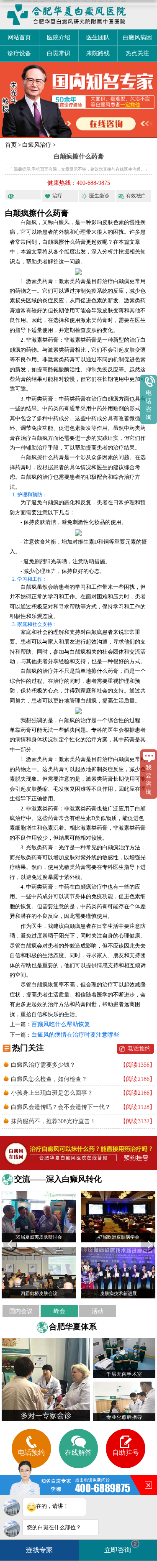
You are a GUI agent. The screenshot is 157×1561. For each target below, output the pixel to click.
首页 (11, 145)
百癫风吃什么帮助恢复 (60, 1024)
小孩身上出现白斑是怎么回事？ (52, 1092)
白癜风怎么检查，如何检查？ (49, 1079)
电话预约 (139, 1048)
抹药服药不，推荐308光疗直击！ (53, 1121)
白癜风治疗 (36, 145)
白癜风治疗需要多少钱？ (43, 1064)
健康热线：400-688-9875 (78, 182)
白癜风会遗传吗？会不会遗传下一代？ (61, 1107)
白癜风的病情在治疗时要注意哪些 (75, 1035)
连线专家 (39, 1549)
